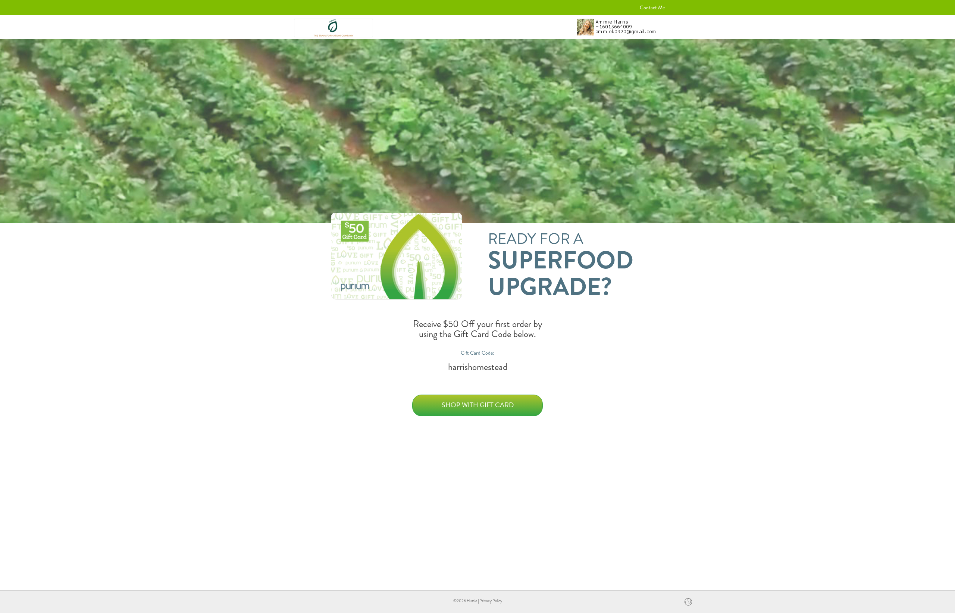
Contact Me (652, 7)
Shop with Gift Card (478, 405)
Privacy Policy (490, 601)
